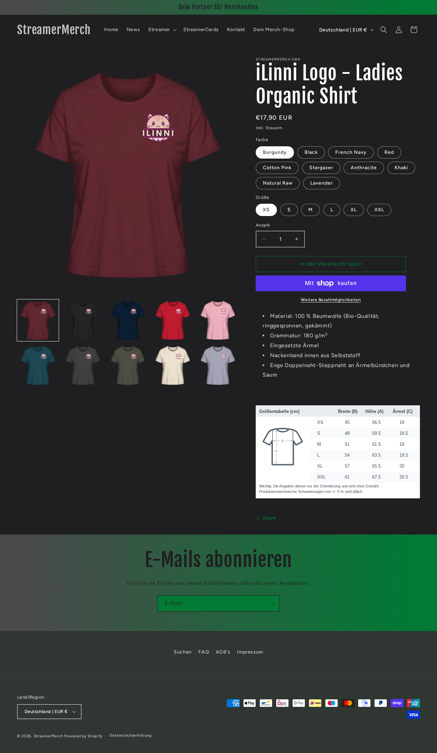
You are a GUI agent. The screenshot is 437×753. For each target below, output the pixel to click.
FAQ (203, 652)
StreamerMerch (48, 736)
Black (311, 152)
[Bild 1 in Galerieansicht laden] (38, 320)
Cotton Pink (277, 168)
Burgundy (275, 152)
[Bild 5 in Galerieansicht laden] (218, 320)
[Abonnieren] (271, 603)
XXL (379, 210)
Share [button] (269, 518)
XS (266, 210)
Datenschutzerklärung (131, 735)
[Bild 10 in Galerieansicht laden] (218, 365)
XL (354, 210)
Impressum (250, 652)
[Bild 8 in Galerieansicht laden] (128, 365)
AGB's (223, 652)
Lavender (321, 183)
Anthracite (364, 168)
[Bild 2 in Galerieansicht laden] (83, 320)
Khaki (401, 168)
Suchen (183, 652)
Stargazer (321, 168)
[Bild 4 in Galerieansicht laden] (173, 320)
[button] (161, 30)
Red (389, 152)
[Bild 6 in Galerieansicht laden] (38, 365)
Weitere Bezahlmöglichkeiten (331, 299)
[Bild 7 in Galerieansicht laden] (83, 365)
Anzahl (263, 225)
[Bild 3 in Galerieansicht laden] (128, 320)
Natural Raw (278, 183)
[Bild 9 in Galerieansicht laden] (173, 365)
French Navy (351, 152)
